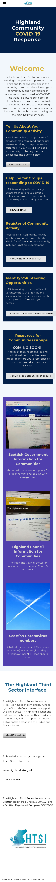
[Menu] (5, 3)
